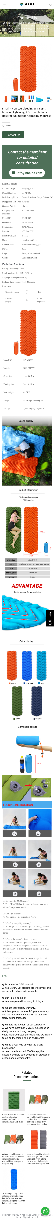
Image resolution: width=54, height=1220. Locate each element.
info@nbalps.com (28, 173)
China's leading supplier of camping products (26, 22)
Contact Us (13, 135)
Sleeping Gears (13, 25)
